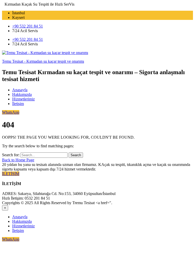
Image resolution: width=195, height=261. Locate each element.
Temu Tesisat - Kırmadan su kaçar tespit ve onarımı (43, 61)
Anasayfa (19, 90)
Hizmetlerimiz (23, 99)
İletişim (18, 103)
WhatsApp (10, 112)
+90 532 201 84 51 (27, 26)
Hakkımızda (22, 94)
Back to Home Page (18, 160)
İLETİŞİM (10, 174)
